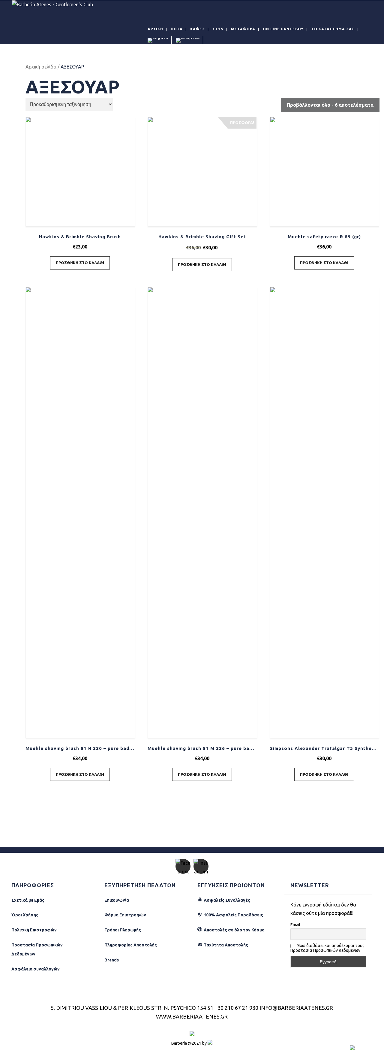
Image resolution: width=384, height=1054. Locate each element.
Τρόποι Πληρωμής (122, 930)
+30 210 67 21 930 (236, 1008)
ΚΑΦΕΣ (197, 29)
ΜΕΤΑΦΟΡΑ (243, 29)
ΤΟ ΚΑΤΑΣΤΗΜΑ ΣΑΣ (333, 29)
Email (295, 924)
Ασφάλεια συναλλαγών (35, 969)
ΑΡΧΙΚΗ (155, 29)
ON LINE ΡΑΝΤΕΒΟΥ (283, 29)
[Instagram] (201, 866)
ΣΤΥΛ (218, 29)
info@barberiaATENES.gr (296, 1008)
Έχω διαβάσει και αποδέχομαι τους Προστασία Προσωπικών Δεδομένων (327, 948)
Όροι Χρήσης (24, 914)
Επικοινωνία (116, 900)
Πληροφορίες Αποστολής (130, 945)
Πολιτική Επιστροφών (34, 930)
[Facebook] (183, 866)
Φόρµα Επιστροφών (125, 914)
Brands (111, 960)
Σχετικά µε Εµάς (27, 900)
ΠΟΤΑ (177, 29)
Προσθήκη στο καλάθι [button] (80, 262)
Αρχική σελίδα (41, 66)
